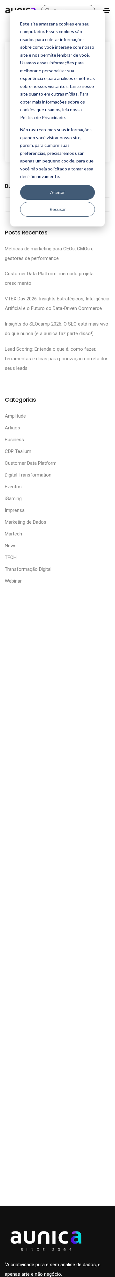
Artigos (12, 428)
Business (14, 439)
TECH (11, 557)
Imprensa (15, 510)
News (11, 546)
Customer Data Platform (31, 463)
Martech (13, 534)
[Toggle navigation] (106, 10)
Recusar (58, 209)
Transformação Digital (28, 569)
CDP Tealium (18, 451)
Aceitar (57, 192)
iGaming (13, 498)
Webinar (13, 581)
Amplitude (15, 416)
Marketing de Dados (25, 522)
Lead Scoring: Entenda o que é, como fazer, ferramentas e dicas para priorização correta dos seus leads (57, 358)
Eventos (13, 487)
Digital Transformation (28, 475)
